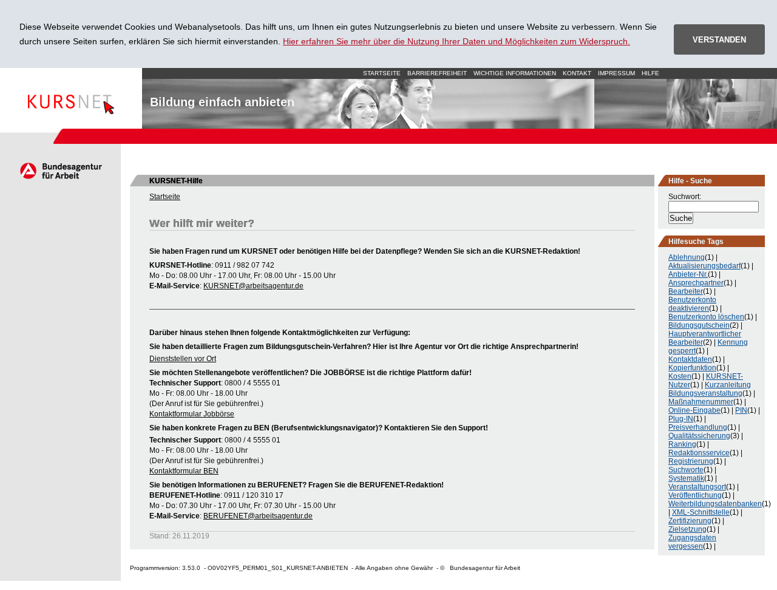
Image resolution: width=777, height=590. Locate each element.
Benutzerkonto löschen (706, 317)
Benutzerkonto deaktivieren (692, 304)
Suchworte (686, 470)
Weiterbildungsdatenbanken (715, 504)
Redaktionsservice (699, 453)
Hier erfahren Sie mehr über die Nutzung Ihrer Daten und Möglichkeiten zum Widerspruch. (456, 41)
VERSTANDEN (719, 39)
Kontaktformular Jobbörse (191, 414)
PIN (741, 410)
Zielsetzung (687, 529)
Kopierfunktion (692, 368)
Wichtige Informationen (514, 73)
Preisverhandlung (697, 427)
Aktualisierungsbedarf (704, 266)
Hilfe (650, 73)
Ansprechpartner (696, 283)
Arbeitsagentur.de (60, 170)
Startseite (71, 98)
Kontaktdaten (690, 359)
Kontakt (577, 73)
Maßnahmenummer (700, 402)
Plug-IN (680, 419)
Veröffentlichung (695, 495)
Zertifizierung (689, 521)
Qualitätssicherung (699, 436)
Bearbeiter (685, 291)
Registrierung (690, 461)
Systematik (686, 478)
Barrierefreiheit (437, 73)
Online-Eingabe (694, 410)
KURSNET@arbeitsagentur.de (253, 286)
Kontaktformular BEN (184, 471)
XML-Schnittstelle (701, 512)
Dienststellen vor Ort (182, 358)
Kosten (679, 376)
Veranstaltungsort (697, 487)
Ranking (682, 444)
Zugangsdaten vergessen (692, 542)
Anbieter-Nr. (688, 274)
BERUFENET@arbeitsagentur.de (258, 516)
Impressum (616, 73)
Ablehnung (686, 257)
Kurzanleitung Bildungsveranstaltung (709, 389)
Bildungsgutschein (699, 325)
